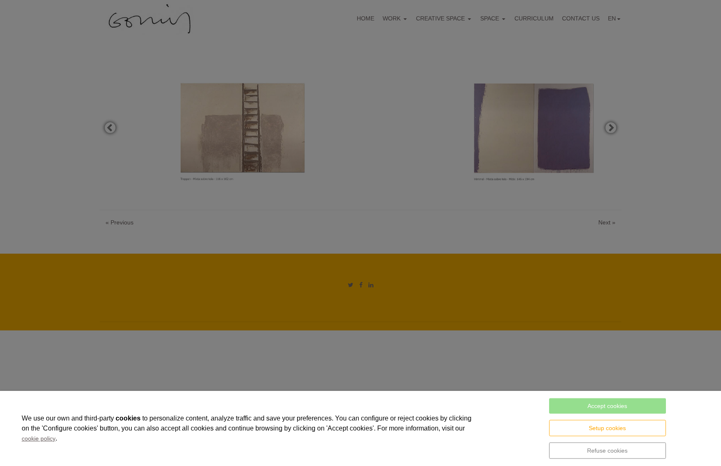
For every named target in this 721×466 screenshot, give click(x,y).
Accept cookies (607, 406)
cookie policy (38, 438)
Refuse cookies (607, 450)
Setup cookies (607, 428)
